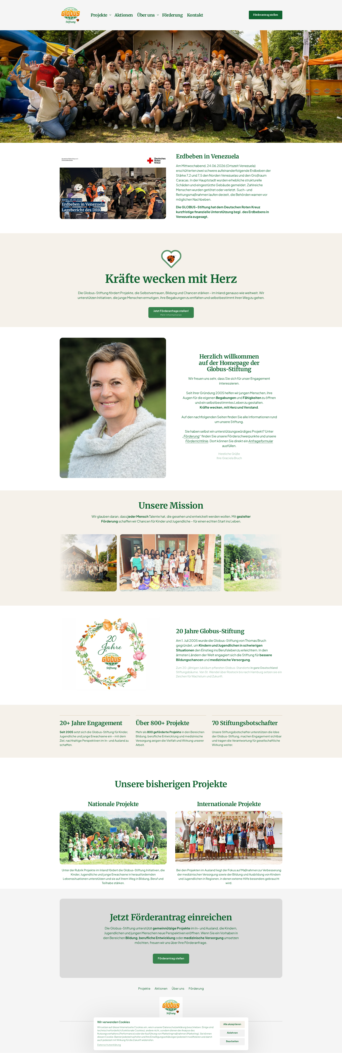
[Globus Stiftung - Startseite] (71, 15)
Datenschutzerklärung (109, 1045)
